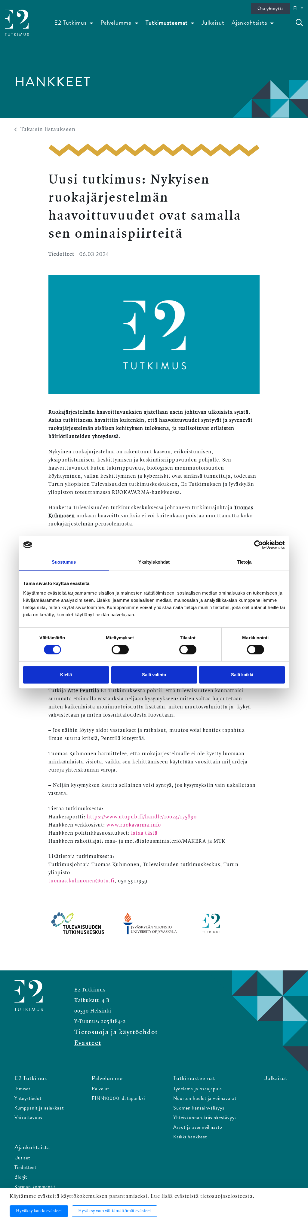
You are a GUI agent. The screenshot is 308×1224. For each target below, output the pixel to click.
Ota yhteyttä (270, 8)
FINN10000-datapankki (118, 1098)
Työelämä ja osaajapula (197, 1088)
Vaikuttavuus (28, 1117)
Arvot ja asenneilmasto (197, 1127)
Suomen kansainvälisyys (198, 1107)
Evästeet (87, 1043)
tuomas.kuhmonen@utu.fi (81, 881)
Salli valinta (154, 674)
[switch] (120, 649)
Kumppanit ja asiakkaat (39, 1107)
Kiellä (66, 674)
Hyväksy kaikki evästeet (39, 1211)
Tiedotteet (25, 1167)
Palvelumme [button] (116, 22)
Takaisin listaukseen (47, 129)
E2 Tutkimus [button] (71, 22)
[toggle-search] (299, 23)
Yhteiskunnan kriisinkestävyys (205, 1117)
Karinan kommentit (34, 1186)
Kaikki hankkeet (190, 1136)
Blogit (20, 1177)
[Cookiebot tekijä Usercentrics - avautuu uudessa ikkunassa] (258, 544)
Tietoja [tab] (244, 562)
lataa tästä (144, 833)
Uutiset (22, 1157)
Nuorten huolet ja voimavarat (204, 1098)
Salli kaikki (242, 674)
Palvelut (100, 1088)
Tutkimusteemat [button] (167, 22)
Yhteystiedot (28, 1098)
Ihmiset (22, 1088)
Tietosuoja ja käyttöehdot (116, 1032)
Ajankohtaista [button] (250, 22)
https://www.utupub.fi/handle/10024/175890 (142, 817)
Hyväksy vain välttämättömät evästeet (114, 1211)
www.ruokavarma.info (133, 825)
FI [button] (296, 8)
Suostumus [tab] (64, 562)
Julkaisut (213, 22)
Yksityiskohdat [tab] (154, 562)
